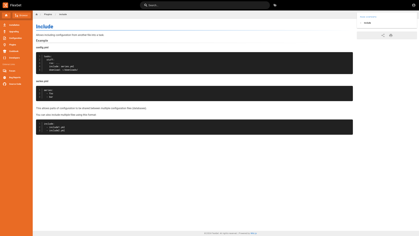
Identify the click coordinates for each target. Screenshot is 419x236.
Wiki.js (254, 233)
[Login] (414, 5)
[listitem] (387, 23)
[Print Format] (391, 35)
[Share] (383, 35)
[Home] (6, 15)
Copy (349, 55)
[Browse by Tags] (275, 5)
